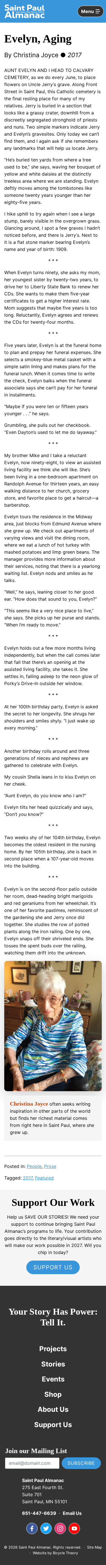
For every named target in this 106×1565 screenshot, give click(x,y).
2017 (28, 1178)
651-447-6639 (39, 1513)
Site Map (94, 1547)
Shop (53, 1394)
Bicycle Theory (65, 1553)
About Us (53, 1409)
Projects (53, 1349)
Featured (44, 1178)
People (34, 1166)
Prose (50, 1166)
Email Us (72, 1513)
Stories (53, 1364)
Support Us (53, 1267)
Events (53, 1379)
